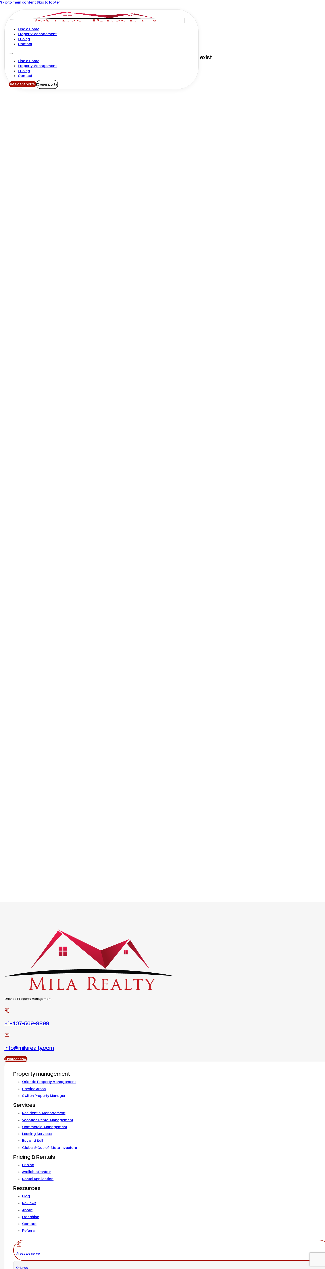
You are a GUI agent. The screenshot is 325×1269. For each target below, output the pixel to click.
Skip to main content (18, 2)
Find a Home (28, 29)
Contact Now (16, 1059)
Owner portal (47, 84)
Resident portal (22, 84)
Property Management (37, 34)
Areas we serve (28, 1254)
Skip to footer (48, 2)
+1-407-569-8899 (26, 1023)
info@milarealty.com (29, 1048)
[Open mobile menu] (11, 53)
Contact (25, 44)
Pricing (24, 39)
